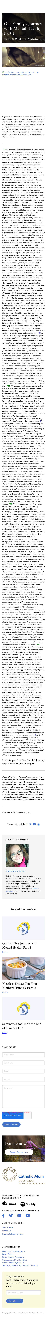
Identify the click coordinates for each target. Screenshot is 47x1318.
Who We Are (7, 1227)
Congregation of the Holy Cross (14, 1260)
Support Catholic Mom (19, 1152)
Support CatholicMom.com (12, 1234)
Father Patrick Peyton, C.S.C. (13, 1263)
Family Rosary (7, 1254)
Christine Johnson (34, 39)
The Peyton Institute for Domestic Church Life (20, 1266)
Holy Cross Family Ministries (13, 1251)
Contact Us (6, 1230)
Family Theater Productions (13, 1257)
